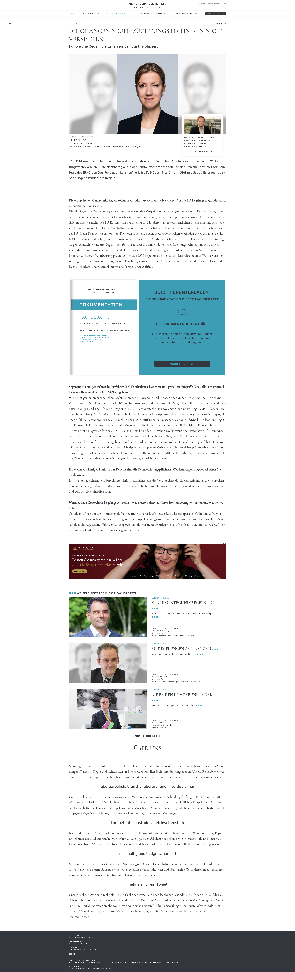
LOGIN (223, 3)
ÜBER (71, 13)
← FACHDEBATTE (8, 24)
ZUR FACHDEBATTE (202, 151)
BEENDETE (90, 937)
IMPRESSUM (80, 968)
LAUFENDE (79, 937)
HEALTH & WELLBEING (139, 962)
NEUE (71, 943)
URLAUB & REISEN (157, 962)
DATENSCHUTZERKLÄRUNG (103, 968)
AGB (88, 968)
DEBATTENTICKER (97, 956)
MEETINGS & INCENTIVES (100, 962)
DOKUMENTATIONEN (187, 13)
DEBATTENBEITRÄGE (117, 13)
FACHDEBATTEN (90, 13)
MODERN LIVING (172, 962)
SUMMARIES (162, 13)
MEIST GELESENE (82, 943)
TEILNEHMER (142, 13)
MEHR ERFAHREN (182, 363)
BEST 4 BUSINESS (81, 962)
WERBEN (202, 3)
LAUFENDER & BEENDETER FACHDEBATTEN (85, 950)
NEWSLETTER (213, 3)
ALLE (70, 937)
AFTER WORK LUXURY (120, 962)
